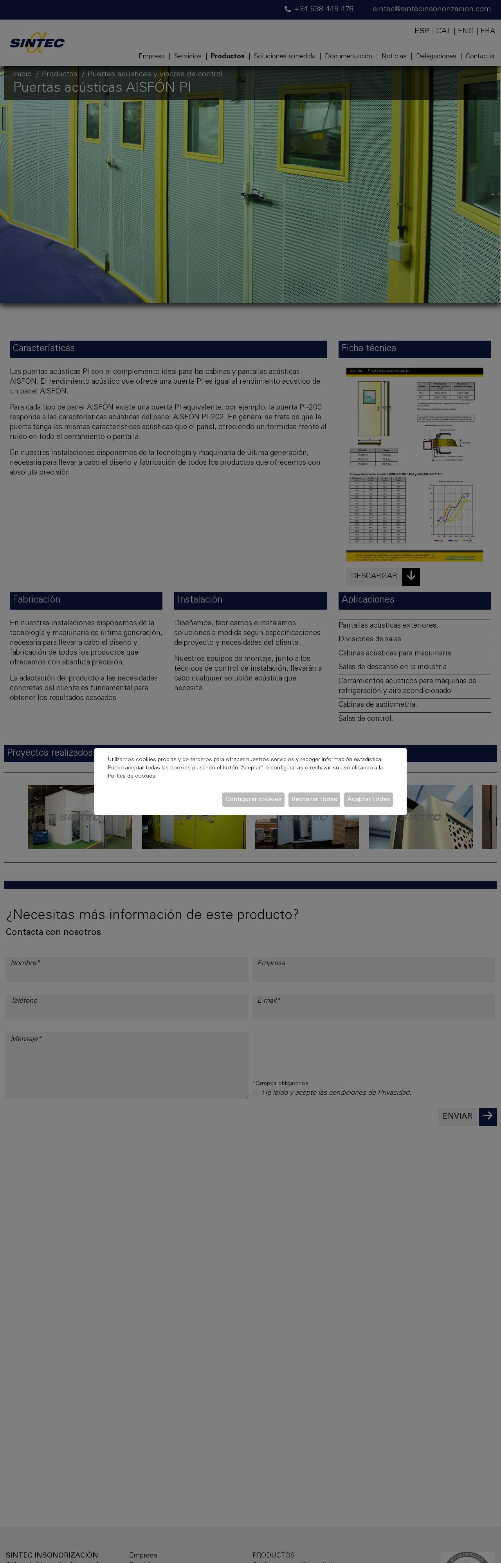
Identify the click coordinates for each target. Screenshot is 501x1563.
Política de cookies (131, 776)
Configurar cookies (253, 799)
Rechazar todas (314, 799)
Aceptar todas (368, 799)
